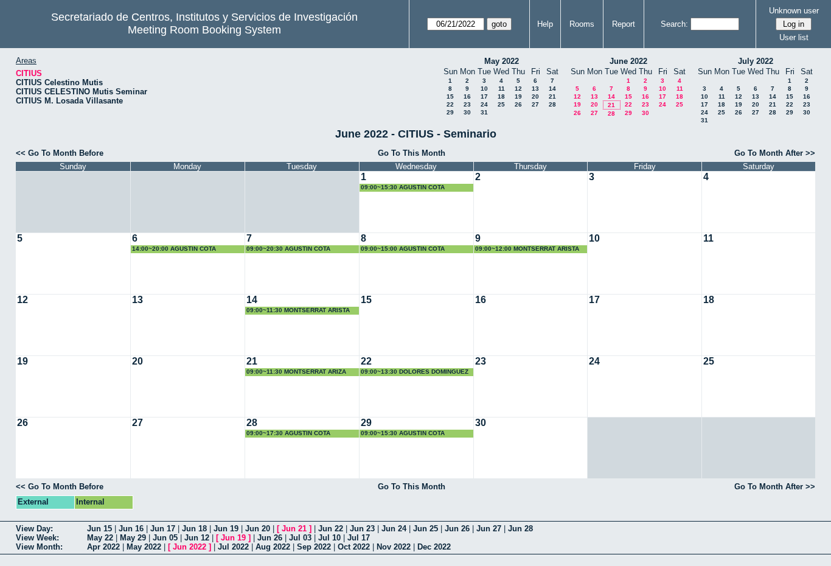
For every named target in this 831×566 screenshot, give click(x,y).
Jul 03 (300, 537)
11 (501, 88)
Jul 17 (358, 537)
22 (450, 104)
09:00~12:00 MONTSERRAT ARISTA (527, 248)
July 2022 (755, 61)
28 (552, 104)
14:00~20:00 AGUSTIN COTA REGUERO (174, 249)
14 (552, 88)
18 (501, 96)
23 (467, 104)
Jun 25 (425, 528)
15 (450, 96)
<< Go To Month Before (59, 153)
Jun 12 (196, 537)
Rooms (581, 24)
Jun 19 (226, 528)
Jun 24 (393, 528)
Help (545, 24)
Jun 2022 (189, 546)
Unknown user (794, 10)
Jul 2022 (233, 546)
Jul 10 (329, 537)
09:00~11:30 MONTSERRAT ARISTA (298, 310)
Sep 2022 (314, 546)
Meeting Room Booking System (204, 30)
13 (535, 88)
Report (623, 24)
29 (450, 112)
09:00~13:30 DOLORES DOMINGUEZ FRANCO (414, 372)
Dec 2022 (434, 546)
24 (484, 104)
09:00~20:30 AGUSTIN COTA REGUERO (288, 249)
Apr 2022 (103, 546)
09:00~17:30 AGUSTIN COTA (288, 433)
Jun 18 (194, 528)
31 (484, 112)
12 (518, 88)
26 (518, 104)
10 (484, 88)
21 (552, 96)
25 (501, 104)
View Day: (34, 528)
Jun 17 (162, 528)
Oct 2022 (354, 546)
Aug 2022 (273, 546)
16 (467, 96)
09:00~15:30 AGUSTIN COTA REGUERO (403, 188)
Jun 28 (520, 528)
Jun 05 (165, 537)
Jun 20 (257, 528)
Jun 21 (294, 528)
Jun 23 (362, 528)
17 (484, 96)
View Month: (39, 546)
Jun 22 (330, 528)
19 (518, 96)
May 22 (100, 537)
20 (535, 96)
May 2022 (501, 61)
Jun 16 (131, 528)
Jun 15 (99, 528)
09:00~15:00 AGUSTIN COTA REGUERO (403, 249)
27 (535, 104)
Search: (674, 24)
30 (467, 112)
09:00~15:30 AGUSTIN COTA (403, 433)
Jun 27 (488, 528)
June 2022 (628, 61)
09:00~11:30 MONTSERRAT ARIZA (296, 371)
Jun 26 (457, 528)
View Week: (37, 537)
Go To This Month (411, 153)
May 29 (133, 537)
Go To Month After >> (774, 153)
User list (793, 37)
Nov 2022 (394, 546)
